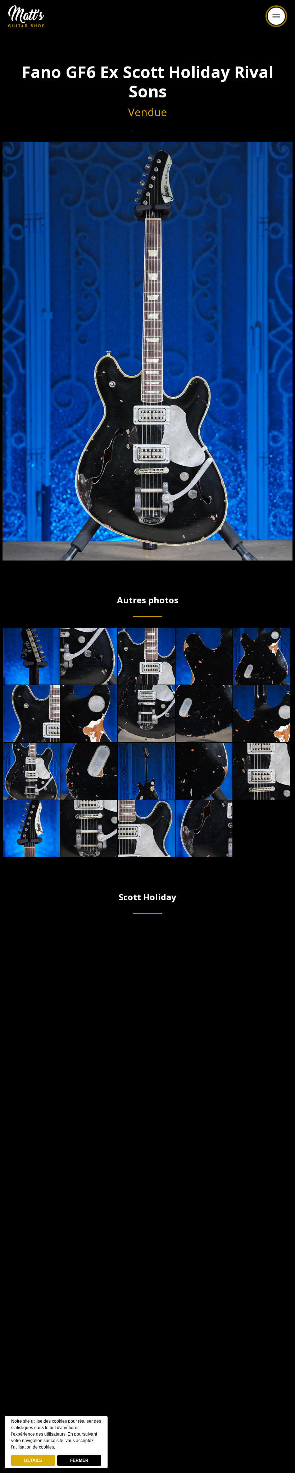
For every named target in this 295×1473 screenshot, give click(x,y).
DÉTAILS (33, 1460)
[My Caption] (31, 656)
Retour (147, 20)
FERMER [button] (79, 1460)
